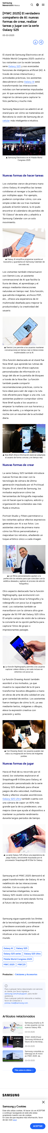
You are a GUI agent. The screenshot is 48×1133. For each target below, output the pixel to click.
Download (35, 42)
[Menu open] (43, 4)
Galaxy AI (8, 948)
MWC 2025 (9, 964)
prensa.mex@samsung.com (16, 1003)
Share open (41, 42)
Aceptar (37, 1126)
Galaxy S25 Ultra (32, 954)
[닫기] (43, 1102)
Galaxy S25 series (12, 954)
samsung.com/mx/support (16, 994)
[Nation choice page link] (37, 4)
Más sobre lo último (23, 1070)
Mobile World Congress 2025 (18, 959)
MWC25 (22, 964)
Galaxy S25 (21, 948)
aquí (15, 1120)
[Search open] (32, 4)
